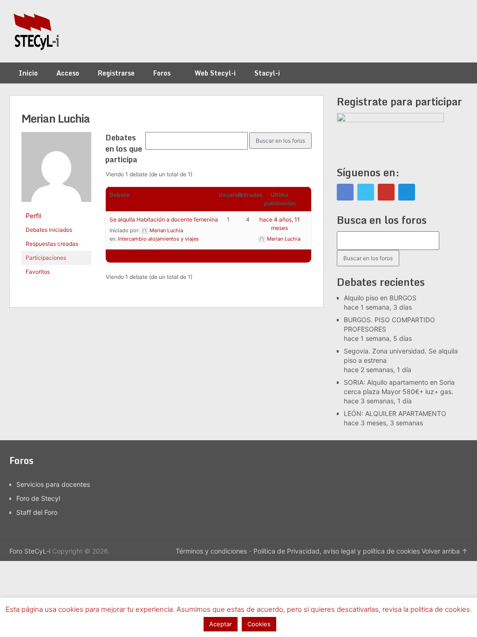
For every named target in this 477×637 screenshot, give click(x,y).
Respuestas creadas (52, 243)
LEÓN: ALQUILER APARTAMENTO (395, 413)
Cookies (259, 624)
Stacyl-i (267, 73)
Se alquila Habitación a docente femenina (163, 219)
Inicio (28, 73)
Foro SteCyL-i (29, 551)
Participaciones (46, 257)
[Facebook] (345, 192)
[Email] (406, 192)
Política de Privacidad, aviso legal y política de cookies (336, 551)
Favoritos (38, 271)
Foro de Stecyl (38, 498)
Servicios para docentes (53, 484)
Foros (161, 73)
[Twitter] (365, 192)
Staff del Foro (36, 512)
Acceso (67, 73)
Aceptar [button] (220, 624)
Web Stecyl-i (215, 73)
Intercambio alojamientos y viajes (158, 238)
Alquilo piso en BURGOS (380, 298)
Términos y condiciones (211, 551)
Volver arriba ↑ (445, 551)
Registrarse (116, 73)
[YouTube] (386, 192)
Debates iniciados (49, 229)
